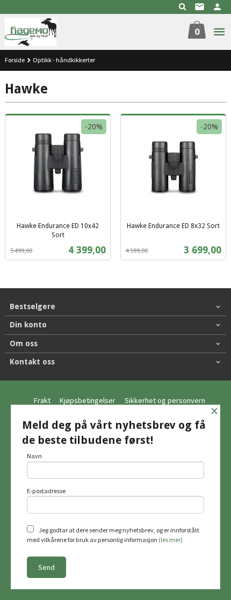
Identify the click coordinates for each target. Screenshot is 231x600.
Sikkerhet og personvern (165, 400)
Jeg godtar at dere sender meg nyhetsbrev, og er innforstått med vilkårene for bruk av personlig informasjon (113, 535)
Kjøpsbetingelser (88, 400)
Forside (15, 60)
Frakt (42, 400)
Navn (34, 456)
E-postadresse (46, 491)
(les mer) (170, 540)
